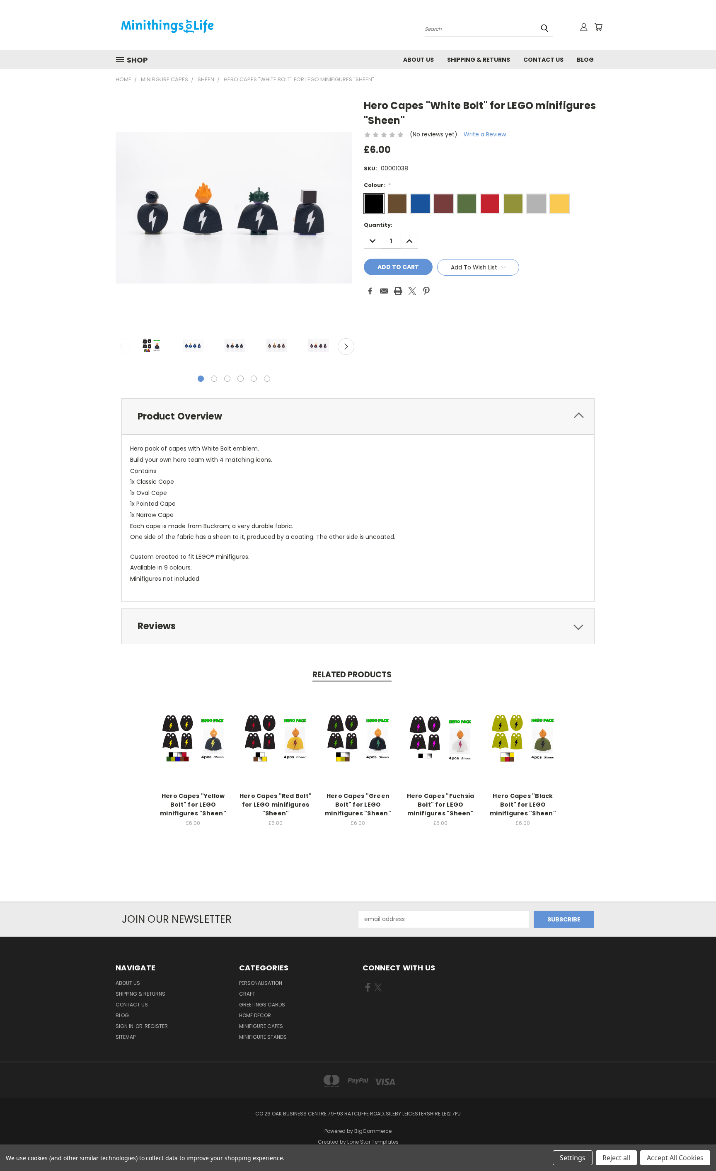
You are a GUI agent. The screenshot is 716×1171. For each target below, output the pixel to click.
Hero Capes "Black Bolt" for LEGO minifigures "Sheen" (523, 804)
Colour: (377, 185)
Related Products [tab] (352, 674)
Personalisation (260, 983)
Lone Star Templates (373, 1141)
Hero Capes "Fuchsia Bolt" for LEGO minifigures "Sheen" (440, 804)
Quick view (193, 729)
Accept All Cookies (675, 1157)
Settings (572, 1157)
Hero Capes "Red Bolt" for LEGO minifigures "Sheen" (275, 804)
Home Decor (255, 1015)
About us (418, 60)
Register (156, 1026)
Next (346, 346)
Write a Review (485, 134)
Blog (585, 60)
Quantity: (378, 225)
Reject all (616, 1157)
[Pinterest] (426, 291)
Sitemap (125, 1036)
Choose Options (193, 744)
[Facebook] (370, 291)
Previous (122, 346)
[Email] (384, 291)
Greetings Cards (262, 1004)
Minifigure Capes (261, 1026)
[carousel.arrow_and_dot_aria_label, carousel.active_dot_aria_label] (201, 379)
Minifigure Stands (263, 1036)
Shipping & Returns (478, 60)
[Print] (398, 291)
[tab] (358, 416)
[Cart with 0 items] (598, 27)
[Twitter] (412, 291)
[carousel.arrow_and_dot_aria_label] (214, 379)
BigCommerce (373, 1131)
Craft (247, 993)
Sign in (125, 1026)
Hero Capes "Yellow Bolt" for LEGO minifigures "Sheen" (193, 804)
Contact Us (543, 60)
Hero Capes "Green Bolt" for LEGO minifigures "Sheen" (358, 804)
